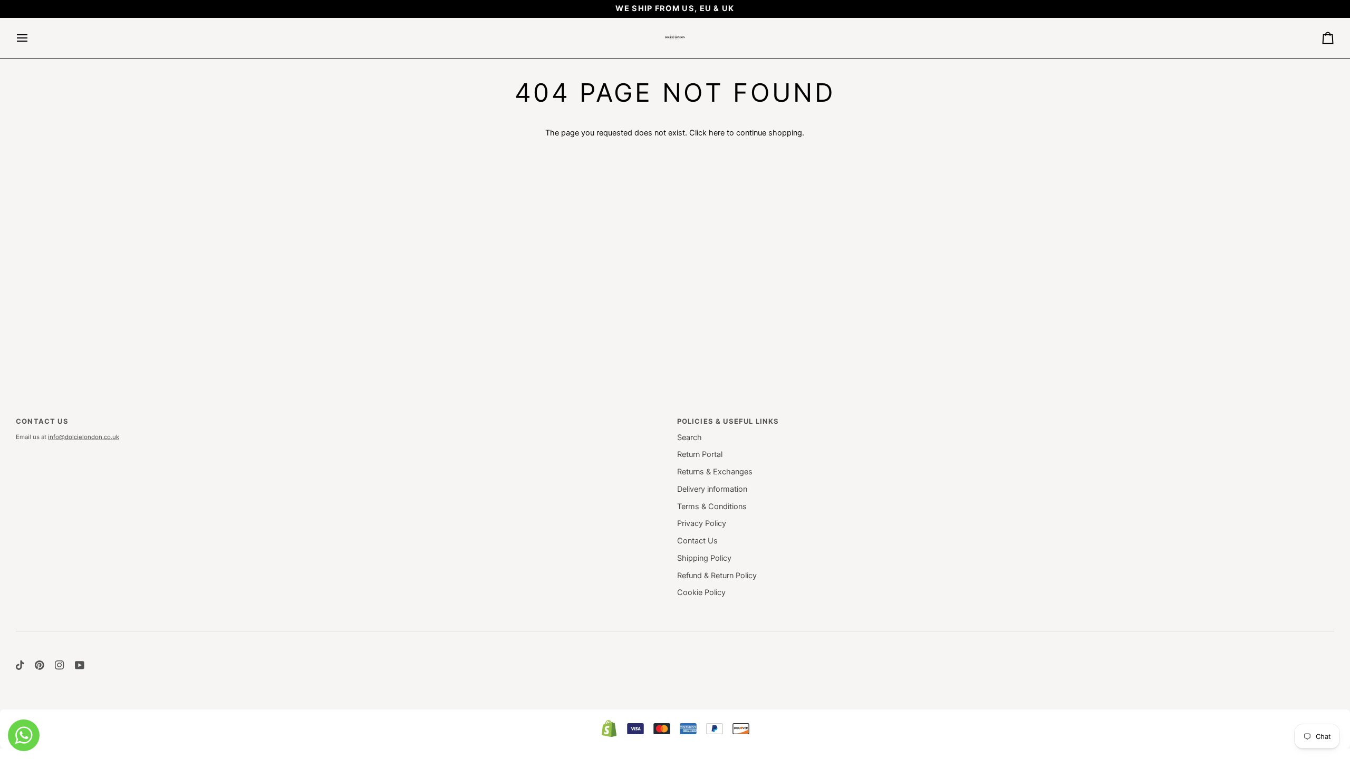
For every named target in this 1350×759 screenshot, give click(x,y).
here (717, 133)
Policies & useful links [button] (728, 421)
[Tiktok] (20, 665)
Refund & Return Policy (717, 575)
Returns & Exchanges (715, 471)
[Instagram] (59, 665)
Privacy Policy (701, 523)
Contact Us (697, 541)
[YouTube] (79, 665)
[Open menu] (31, 38)
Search (689, 437)
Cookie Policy (701, 592)
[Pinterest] (39, 665)
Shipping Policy (704, 558)
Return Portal (699, 454)
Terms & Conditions (712, 506)
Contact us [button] (42, 421)
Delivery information (712, 489)
